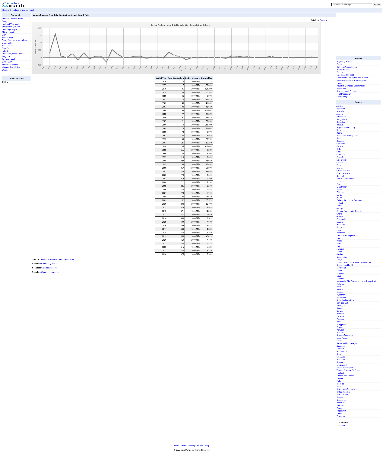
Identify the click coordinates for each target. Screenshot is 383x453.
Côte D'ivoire (341, 160)
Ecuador (340, 181)
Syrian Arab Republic (345, 368)
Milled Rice (7, 46)
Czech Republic (343, 171)
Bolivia (339, 133)
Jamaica (340, 249)
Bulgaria (340, 141)
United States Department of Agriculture (57, 259)
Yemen (339, 408)
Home (4, 10)
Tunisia (339, 378)
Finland (339, 203)
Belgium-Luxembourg (345, 127)
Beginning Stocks (344, 61)
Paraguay (340, 319)
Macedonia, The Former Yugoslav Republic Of (356, 281)
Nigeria (339, 308)
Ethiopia (340, 192)
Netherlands (341, 297)
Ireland (339, 241)
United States (342, 394)
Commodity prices (49, 263)
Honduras (340, 225)
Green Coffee (7, 43)
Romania (340, 332)
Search (191, 446)
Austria (339, 114)
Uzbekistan (341, 400)
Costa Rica (341, 157)
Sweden (339, 362)
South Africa (341, 351)
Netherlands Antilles (345, 300)
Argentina (340, 108)
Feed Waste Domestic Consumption (352, 78)
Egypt (339, 184)
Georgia (339, 208)
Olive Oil (5, 48)
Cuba (338, 165)
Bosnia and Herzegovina (347, 135)
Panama (340, 316)
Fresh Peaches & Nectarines (14, 40)
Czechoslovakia (343, 173)
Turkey (339, 381)
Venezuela (340, 403)
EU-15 (339, 195)
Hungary (340, 227)
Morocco (340, 292)
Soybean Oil (7, 62)
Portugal (340, 330)
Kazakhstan (341, 257)
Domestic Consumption (346, 67)
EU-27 (339, 198)
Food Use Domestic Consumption (351, 80)
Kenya (339, 260)
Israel (338, 243)
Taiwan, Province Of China (348, 370)
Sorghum (6, 56)
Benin (338, 130)
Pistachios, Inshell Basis (12, 54)
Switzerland (341, 365)
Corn (4, 35)
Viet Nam (340, 405)
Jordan (339, 254)
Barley (4, 21)
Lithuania (340, 278)
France (339, 206)
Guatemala (341, 219)
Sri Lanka (340, 357)
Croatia (339, 162)
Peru (338, 322)
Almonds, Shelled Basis (12, 19)
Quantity (323, 20)
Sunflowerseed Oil (10, 64)
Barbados (340, 122)
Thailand (340, 373)
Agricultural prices (49, 268)
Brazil (338, 138)
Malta (338, 287)
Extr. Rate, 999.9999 (345, 75)
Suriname (340, 359)
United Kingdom (343, 392)
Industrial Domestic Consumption (350, 86)
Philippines (341, 324)
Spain (338, 354)
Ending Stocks (342, 70)
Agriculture (14, 10)
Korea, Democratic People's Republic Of (353, 262)
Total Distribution (343, 94)
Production (341, 88)
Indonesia (340, 233)
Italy (338, 246)
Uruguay (340, 397)
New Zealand (342, 303)
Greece (339, 216)
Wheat (4, 70)
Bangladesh (341, 119)
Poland (339, 327)
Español (341, 425)
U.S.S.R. (340, 384)
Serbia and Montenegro (346, 343)
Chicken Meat (8, 32)
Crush (339, 64)
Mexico (339, 289)
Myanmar (340, 295)
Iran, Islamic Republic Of (347, 235)
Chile (338, 149)
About (183, 446)
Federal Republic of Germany (349, 200)
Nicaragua (340, 305)
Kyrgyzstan (341, 268)
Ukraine (339, 386)
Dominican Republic (345, 179)
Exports (339, 72)
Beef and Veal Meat (10, 24)
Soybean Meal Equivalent (347, 91)
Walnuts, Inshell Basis (11, 67)
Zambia (339, 413)
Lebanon (340, 273)
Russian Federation (344, 335)
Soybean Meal (27, 10)
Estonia (339, 189)
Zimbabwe (340, 416)
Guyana (339, 222)
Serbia (339, 341)
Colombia (340, 154)
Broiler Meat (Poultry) (11, 27)
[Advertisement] (14, 131)
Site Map (199, 446)
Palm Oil (5, 51)
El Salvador (341, 187)
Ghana (339, 214)
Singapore (340, 346)
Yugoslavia (341, 411)
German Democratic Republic (349, 211)
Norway (339, 311)
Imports (339, 83)
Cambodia (340, 144)
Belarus (339, 125)
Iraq (338, 238)
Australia (340, 111)
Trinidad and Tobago (345, 376)
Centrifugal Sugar (9, 29)
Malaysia (340, 284)
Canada (339, 146)
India (338, 230)
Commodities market (50, 272)
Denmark (340, 176)
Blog (207, 446)
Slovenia (340, 349)
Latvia (339, 270)
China (338, 152)
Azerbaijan (341, 117)
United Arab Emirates (345, 389)
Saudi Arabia (341, 338)
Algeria (339, 106)
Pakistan (340, 314)
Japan (339, 251)
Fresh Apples (7, 37)
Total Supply (341, 96)
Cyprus (339, 168)
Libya (338, 276)
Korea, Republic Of (344, 265)
